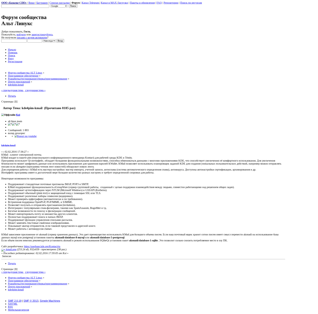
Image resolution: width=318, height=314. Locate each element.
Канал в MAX (109, 2)
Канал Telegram (91, 2)
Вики (31, 2)
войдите (21, 34)
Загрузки (123, 2)
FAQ (159, 2)
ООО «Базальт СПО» (14, 2)
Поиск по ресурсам (191, 2)
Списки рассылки (60, 2)
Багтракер (42, 2)
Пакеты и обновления (142, 2)
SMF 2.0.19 (15, 300)
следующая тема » (35, 90)
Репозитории (171, 2)
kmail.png (10, 249)
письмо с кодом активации (32, 37)
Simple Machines (50, 300)
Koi (18, 114)
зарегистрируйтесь (42, 34)
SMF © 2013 (31, 300)
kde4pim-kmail (8, 145)
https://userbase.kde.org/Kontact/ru (42, 246)
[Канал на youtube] (26, 136)
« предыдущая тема (12, 90)
